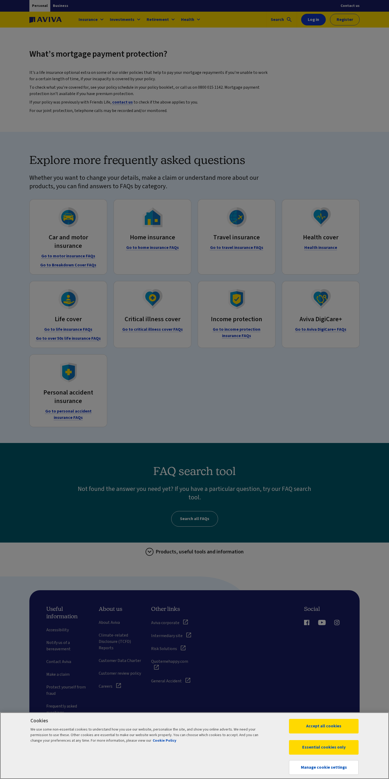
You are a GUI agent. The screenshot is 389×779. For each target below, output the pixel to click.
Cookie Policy (164, 740)
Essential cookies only (324, 747)
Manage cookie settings (324, 767)
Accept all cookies (323, 726)
